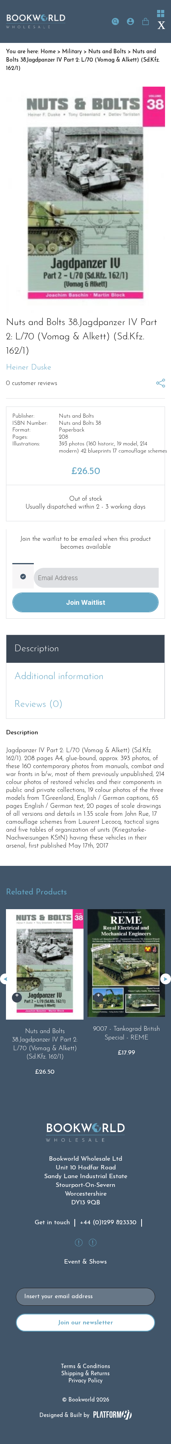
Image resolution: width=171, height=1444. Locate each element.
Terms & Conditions (85, 1367)
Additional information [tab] (58, 676)
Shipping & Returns (85, 1374)
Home (48, 52)
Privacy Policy (85, 1381)
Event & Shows (85, 1262)
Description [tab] (36, 649)
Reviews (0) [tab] (38, 704)
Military (72, 52)
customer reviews (31, 383)
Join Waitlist (85, 602)
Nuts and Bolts (107, 52)
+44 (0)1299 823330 (108, 1222)
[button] (165, 979)
